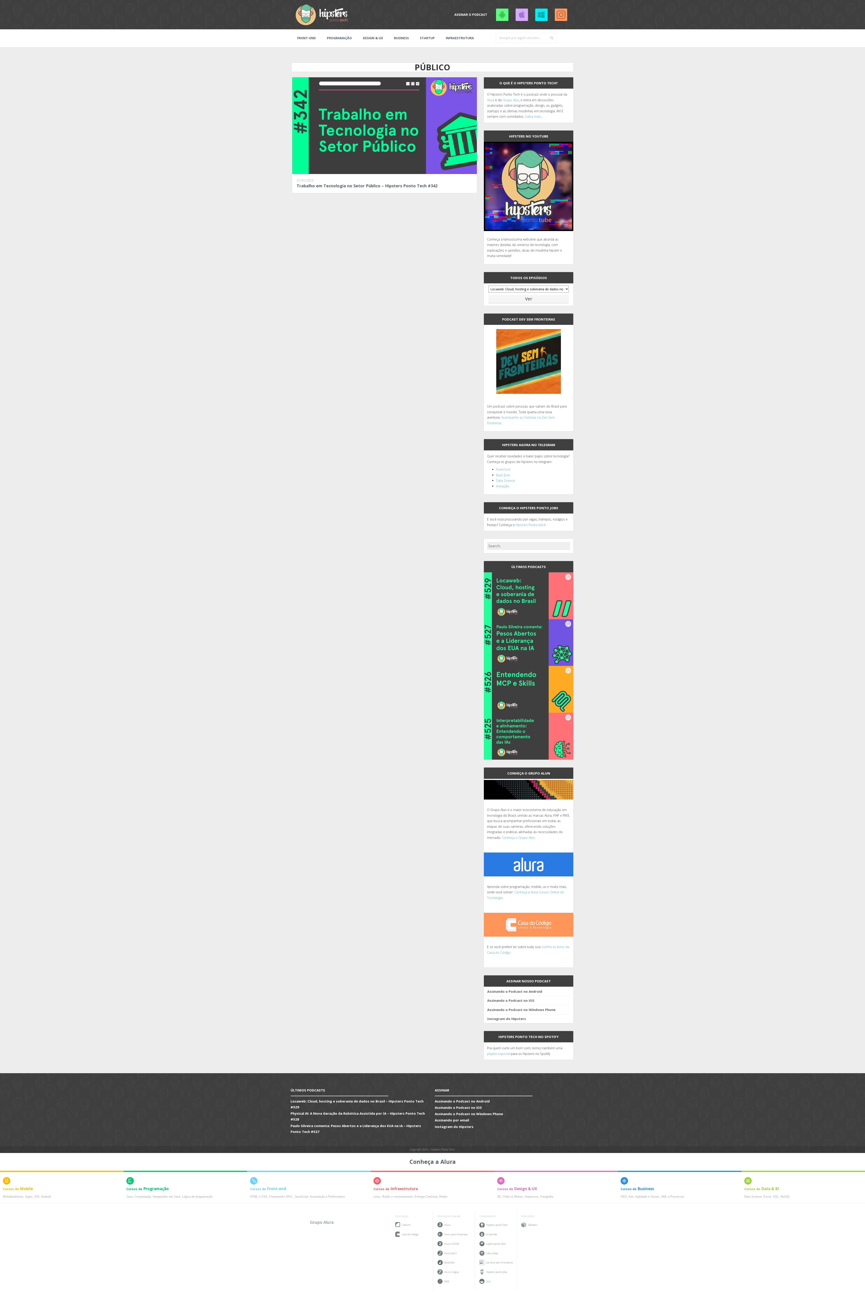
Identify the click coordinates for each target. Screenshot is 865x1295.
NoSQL (785, 1196)
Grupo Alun (511, 100)
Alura (490, 100)
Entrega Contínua (426, 1196)
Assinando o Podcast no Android (502, 14)
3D (499, 1196)
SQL (776, 1196)
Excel (767, 1196)
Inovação (502, 486)
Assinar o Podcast (470, 14)
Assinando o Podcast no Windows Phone (541, 14)
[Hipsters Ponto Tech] (322, 14)
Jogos (29, 1196)
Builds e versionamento (397, 1196)
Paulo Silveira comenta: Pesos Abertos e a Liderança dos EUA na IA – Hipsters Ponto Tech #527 (356, 1128)
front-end (306, 38)
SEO (624, 1196)
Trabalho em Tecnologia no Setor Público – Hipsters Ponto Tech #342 (367, 185)
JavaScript (301, 1196)
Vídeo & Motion (513, 1196)
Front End (503, 469)
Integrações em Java (166, 1196)
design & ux (373, 38)
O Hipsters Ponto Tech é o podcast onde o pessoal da (527, 94)
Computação (142, 1196)
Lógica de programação (197, 1196)
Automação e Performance (327, 1196)
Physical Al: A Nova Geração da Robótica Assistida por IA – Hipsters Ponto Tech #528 (358, 1116)
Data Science (505, 480)
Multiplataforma (13, 1196)
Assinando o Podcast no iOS (522, 14)
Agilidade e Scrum (647, 1196)
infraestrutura (460, 38)
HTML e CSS (258, 1196)
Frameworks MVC (281, 1196)
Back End (503, 475)
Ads (631, 1196)
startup (427, 38)
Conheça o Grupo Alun (518, 837)
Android (46, 1196)
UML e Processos (672, 1196)
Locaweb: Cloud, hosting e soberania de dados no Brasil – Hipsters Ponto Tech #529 (357, 1104)
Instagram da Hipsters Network (561, 14)
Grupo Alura (322, 1222)
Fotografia (546, 1196)
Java (129, 1196)
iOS (36, 1196)
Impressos (531, 1196)
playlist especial (498, 1054)
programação (339, 38)
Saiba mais (533, 116)
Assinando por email (452, 1120)
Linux (376, 1196)
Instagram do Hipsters (506, 1018)
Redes (443, 1196)
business (401, 38)
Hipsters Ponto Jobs (530, 525)
